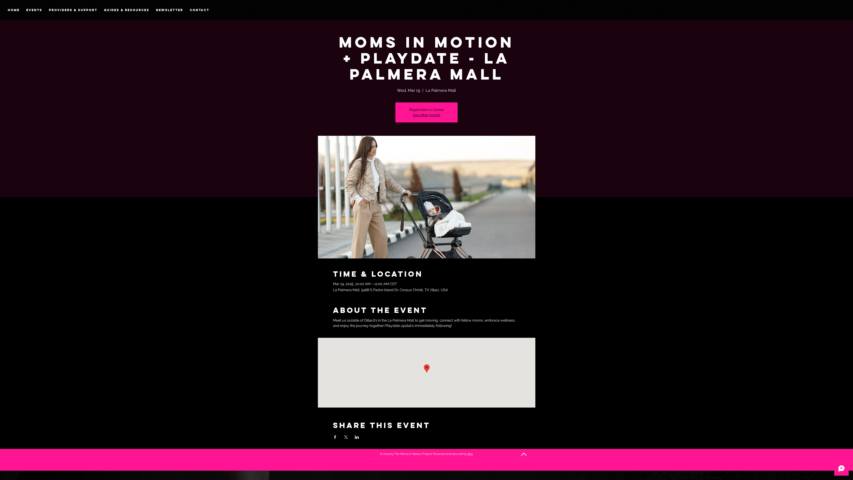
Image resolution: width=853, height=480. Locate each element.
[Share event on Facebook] (335, 437)
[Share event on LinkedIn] (357, 437)
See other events (426, 115)
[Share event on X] (346, 437)
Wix (470, 454)
